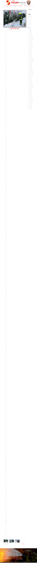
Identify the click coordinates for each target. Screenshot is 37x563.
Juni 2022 (29, 78)
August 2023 (29, 62)
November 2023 (30, 59)
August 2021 (29, 89)
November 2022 (30, 72)
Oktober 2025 (29, 38)
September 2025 (30, 39)
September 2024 (30, 48)
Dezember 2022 (30, 71)
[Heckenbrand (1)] (17, 542)
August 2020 (29, 102)
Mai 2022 (29, 79)
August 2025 (29, 40)
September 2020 (30, 101)
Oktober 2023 (29, 60)
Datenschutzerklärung (29, 553)
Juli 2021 (29, 90)
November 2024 (30, 46)
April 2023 (29, 67)
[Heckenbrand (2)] (6, 542)
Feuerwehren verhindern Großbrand (29, 21)
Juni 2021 (29, 91)
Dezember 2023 (30, 58)
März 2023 (29, 68)
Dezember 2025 (30, 36)
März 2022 (29, 81)
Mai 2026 (29, 30)
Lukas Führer (11, 29)
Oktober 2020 (29, 100)
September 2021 (30, 88)
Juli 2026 (29, 28)
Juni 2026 (29, 29)
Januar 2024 (29, 57)
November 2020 (30, 99)
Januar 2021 (29, 97)
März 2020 (29, 107)
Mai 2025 (29, 41)
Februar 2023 (29, 69)
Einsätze (19, 29)
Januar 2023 (29, 70)
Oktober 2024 (29, 47)
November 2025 (30, 37)
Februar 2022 (29, 82)
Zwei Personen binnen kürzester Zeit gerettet (30, 24)
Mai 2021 (29, 92)
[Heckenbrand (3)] (11, 542)
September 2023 (30, 61)
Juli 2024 (29, 50)
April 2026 (29, 31)
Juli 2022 (29, 77)
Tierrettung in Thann (30, 19)
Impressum (27, 552)
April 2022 (29, 80)
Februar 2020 (29, 108)
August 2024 (29, 49)
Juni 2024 (29, 51)
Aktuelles (29, 10)
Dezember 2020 (30, 98)
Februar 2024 (29, 56)
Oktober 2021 (29, 87)
